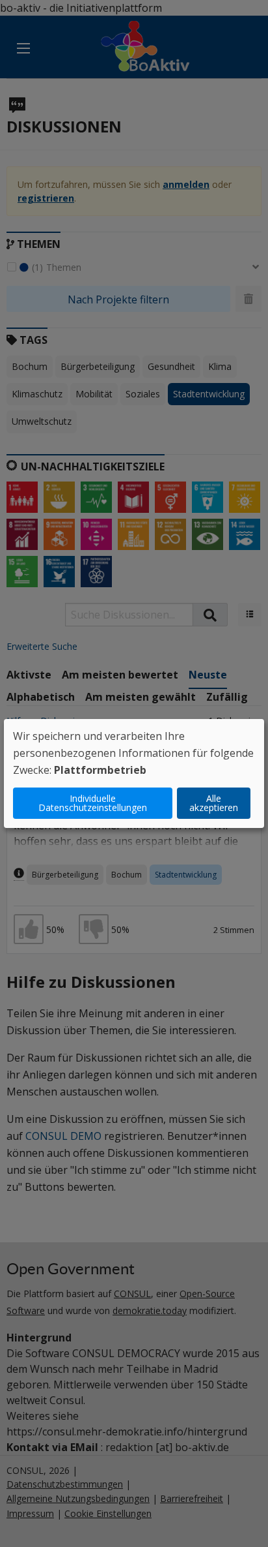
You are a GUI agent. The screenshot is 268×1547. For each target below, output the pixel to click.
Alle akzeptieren (213, 803)
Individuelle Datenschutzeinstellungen (92, 803)
